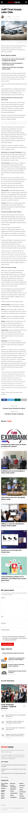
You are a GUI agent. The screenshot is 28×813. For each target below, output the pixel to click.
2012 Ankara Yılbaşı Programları (4, 785)
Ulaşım (21, 789)
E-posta (4, 623)
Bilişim (3, 793)
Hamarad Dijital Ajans (17, 808)
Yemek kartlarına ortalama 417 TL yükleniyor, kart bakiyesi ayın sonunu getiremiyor (13, 578)
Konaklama (13, 797)
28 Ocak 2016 (17, 16)
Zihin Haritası (4, 777)
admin (9, 16)
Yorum (3, 597)
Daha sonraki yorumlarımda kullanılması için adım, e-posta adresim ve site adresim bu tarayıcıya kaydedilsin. (15, 638)
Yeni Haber (22, 798)
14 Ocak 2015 (11, 661)
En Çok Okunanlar (13, 786)
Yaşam (21, 794)
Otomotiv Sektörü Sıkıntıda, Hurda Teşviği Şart (16, 665)
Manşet (21, 783)
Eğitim (3, 798)
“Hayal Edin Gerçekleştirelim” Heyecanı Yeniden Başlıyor (16, 658)
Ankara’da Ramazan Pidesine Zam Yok (13, 653)
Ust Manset (22, 791)
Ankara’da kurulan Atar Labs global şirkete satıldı (13, 773)
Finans (12, 791)
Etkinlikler (13, 789)
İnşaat (12, 795)
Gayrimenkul (13, 793)
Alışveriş (3, 788)
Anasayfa (3, 6)
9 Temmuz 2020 (5, 448)
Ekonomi (8, 6)
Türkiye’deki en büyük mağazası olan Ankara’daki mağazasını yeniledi (15, 722)
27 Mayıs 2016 (6, 655)
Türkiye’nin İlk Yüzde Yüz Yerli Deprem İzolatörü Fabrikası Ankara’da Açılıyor (15, 735)
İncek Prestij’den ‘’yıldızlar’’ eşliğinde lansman (8, 706)
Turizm (21, 787)
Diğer (2, 796)
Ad (2, 616)
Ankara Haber (3, 791)
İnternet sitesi (5, 630)
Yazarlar (21, 796)
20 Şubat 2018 (12, 674)
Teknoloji (22, 785)
